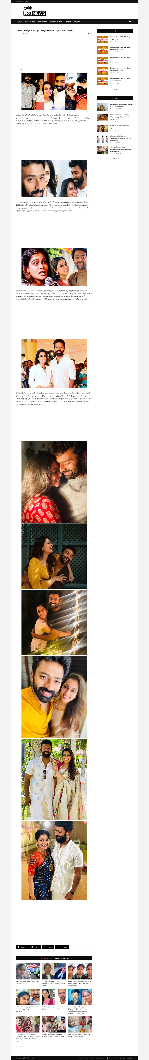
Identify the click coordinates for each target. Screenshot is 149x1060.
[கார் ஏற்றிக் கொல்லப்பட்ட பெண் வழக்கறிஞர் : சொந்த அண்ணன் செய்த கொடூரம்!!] (54, 971)
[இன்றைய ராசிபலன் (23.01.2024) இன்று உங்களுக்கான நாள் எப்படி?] (102, 71)
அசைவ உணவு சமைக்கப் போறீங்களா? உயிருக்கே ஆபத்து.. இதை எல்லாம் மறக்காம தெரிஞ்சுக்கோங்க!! (121, 117)
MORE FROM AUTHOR (62, 958)
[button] (130, 22)
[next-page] (21, 1045)
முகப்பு (20, 21)
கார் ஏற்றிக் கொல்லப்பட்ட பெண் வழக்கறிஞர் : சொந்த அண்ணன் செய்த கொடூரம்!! (53, 983)
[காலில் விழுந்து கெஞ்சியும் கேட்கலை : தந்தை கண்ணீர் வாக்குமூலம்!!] (54, 997)
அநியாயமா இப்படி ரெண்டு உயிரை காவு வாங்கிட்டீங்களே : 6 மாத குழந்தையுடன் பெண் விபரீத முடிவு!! (79, 983)
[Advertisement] (93, 11)
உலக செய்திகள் (42, 21)
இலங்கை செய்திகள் (56, 21)
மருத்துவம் (68, 21)
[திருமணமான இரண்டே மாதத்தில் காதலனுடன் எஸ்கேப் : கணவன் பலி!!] (54, 1024)
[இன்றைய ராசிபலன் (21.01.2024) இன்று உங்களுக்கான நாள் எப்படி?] (102, 81)
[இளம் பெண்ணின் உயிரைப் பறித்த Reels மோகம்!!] (28, 971)
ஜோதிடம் (115, 31)
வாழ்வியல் (77, 21)
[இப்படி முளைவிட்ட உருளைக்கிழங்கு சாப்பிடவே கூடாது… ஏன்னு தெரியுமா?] (102, 107)
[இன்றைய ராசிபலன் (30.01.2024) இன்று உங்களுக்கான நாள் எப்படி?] (102, 39)
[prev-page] (17, 1045)
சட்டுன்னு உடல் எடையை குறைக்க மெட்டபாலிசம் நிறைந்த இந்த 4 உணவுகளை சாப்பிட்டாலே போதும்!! (120, 149)
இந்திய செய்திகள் (30, 21)
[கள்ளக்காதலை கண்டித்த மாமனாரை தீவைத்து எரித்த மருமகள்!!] (80, 1024)
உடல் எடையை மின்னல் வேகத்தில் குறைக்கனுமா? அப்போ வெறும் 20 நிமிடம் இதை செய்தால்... (120, 138)
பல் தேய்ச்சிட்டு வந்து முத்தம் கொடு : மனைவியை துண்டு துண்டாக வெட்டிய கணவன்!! (27, 1009)
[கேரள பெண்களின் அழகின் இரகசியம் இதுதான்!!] (102, 128)
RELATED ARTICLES (45, 958)
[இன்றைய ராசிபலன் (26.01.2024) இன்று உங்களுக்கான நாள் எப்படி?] (102, 60)
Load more (114, 89)
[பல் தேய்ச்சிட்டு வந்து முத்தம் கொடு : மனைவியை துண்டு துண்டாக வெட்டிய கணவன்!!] (28, 997)
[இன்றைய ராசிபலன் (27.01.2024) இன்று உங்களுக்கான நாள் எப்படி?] (102, 50)
